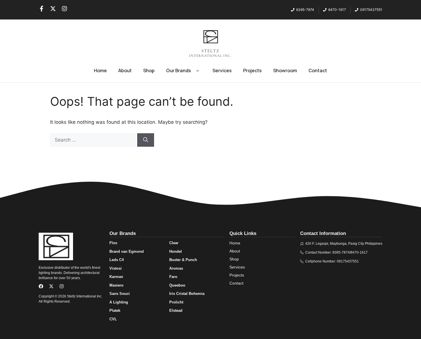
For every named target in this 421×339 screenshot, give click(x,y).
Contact (317, 70)
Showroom (285, 70)
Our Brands (178, 70)
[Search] (145, 140)
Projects (252, 70)
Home (100, 70)
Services (222, 70)
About (125, 70)
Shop (149, 70)
